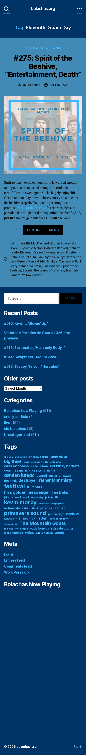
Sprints (28, 270)
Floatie (71, 252)
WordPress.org (17, 572)
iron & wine (60, 493)
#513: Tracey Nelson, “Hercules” (31, 366)
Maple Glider (37, 261)
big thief (13, 461)
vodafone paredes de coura (51, 528)
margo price (57, 503)
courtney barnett (64, 466)
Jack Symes (46, 257)
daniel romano (48, 475)
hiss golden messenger (27, 492)
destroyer (28, 480)
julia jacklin (52, 497)
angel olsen (59, 457)
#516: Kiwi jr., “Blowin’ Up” (26, 323)
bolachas (33, 85)
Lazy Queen (18, 261)
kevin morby (20, 502)
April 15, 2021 (59, 85)
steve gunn (10, 524)
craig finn (50, 470)
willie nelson (44, 532)
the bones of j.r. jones (49, 270)
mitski (34, 508)
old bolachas (15, 429)
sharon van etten (33, 518)
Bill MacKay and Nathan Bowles (48, 243)
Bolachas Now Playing (42, 48)
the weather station (16, 528)
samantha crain (30, 266)
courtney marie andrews (23, 470)
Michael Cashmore (60, 261)
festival (14, 486)
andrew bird (21, 457)
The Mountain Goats (42, 523)
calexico (55, 462)
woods (60, 533)
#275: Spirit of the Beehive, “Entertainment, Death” (43, 66)
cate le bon (39, 466)
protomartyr (56, 514)
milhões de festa (16, 508)
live (7, 423)
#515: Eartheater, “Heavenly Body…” (35, 347)
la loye (61, 257)
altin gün (8, 457)
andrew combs (39, 456)
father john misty (55, 480)
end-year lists (16, 417)
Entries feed (14, 560)
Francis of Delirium (23, 257)
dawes (66, 475)
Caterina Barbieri (56, 248)
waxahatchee (13, 533)
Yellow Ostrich (32, 275)
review (72, 513)
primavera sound (25, 513)
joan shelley (37, 497)
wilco (29, 532)
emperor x (57, 252)
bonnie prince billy (35, 462)
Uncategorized (17, 435)
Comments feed (18, 566)
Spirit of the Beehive (32, 207)
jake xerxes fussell (16, 497)
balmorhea (17, 243)
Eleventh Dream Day (34, 252)
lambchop (74, 257)
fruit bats (34, 487)
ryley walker (10, 519)
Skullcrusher (51, 266)
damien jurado (19, 475)
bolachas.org (43, 8)
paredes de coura (52, 508)
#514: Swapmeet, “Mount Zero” (30, 357)
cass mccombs (16, 466)
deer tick (10, 481)
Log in (9, 554)
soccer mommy (59, 518)
